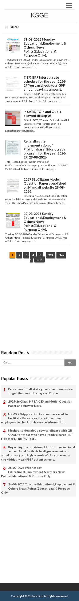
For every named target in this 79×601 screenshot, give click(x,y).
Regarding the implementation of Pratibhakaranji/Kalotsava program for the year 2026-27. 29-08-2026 (45, 149)
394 (50, 255)
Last (39, 259)
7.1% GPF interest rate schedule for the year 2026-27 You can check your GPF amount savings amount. (45, 83)
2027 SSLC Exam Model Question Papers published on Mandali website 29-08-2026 (45, 185)
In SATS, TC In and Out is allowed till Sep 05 (42, 114)
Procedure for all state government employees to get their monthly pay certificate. (41, 391)
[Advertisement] (39, 308)
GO (70, 362)
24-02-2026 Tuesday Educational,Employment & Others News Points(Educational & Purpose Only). (38, 488)
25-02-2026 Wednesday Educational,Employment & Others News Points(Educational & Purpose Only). (33, 472)
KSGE (39, 596)
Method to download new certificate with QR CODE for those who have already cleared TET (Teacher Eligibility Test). (37, 434)
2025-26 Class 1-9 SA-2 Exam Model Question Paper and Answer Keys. (40, 403)
